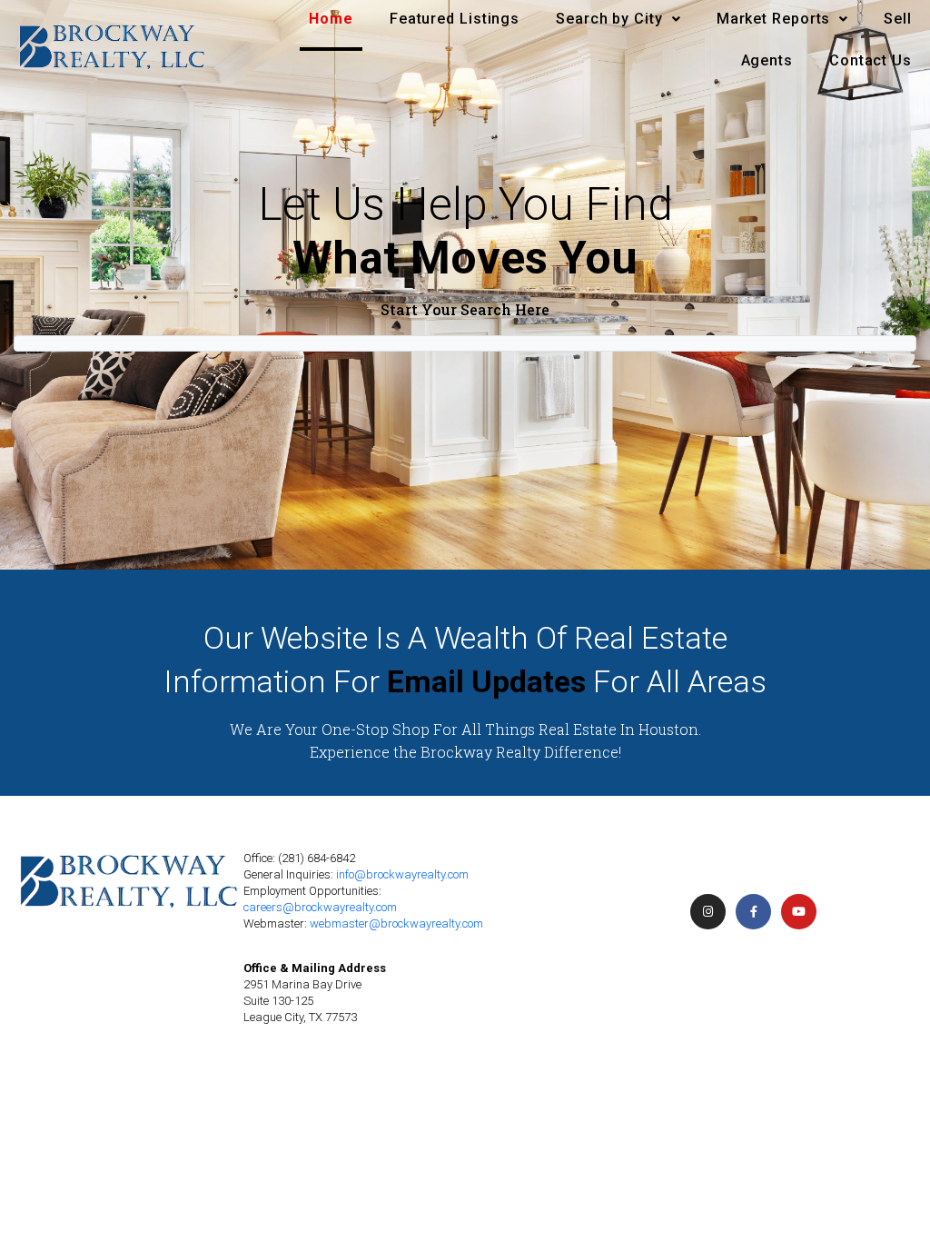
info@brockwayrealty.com (402, 874)
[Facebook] (753, 911)
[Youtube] (798, 911)
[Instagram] (708, 911)
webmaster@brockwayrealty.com (396, 923)
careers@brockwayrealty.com (320, 907)
